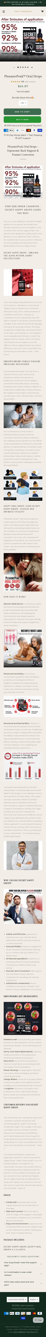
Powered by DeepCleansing (23, 1309)
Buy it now (22, 120)
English (33, 1299)
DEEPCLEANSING (27, 1306)
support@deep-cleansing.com (25, 1332)
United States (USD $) (16, 1299)
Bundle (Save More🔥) (23, 98)
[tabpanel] (23, 39)
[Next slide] (32, 67)
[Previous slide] (14, 67)
